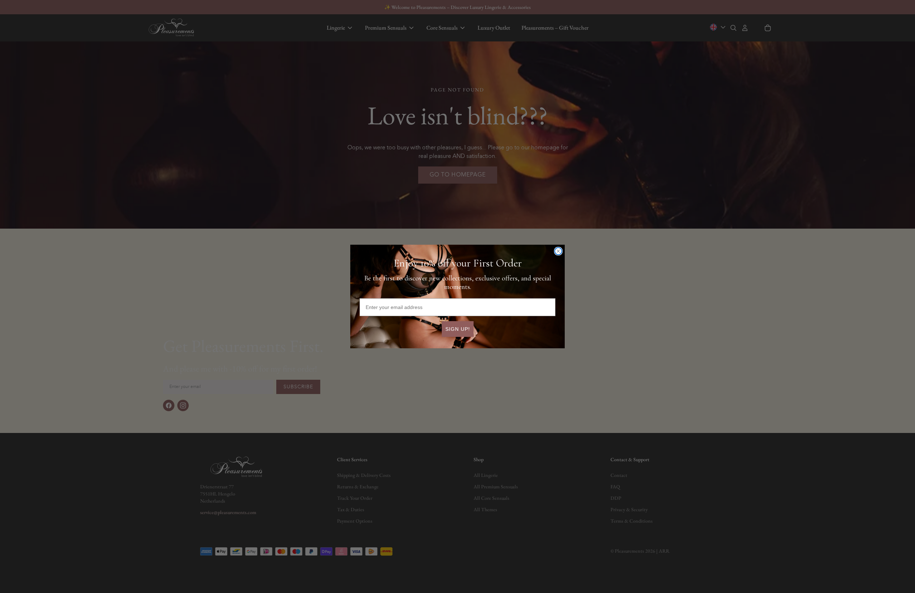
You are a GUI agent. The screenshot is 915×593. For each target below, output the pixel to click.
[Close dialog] (558, 251)
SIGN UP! (457, 329)
